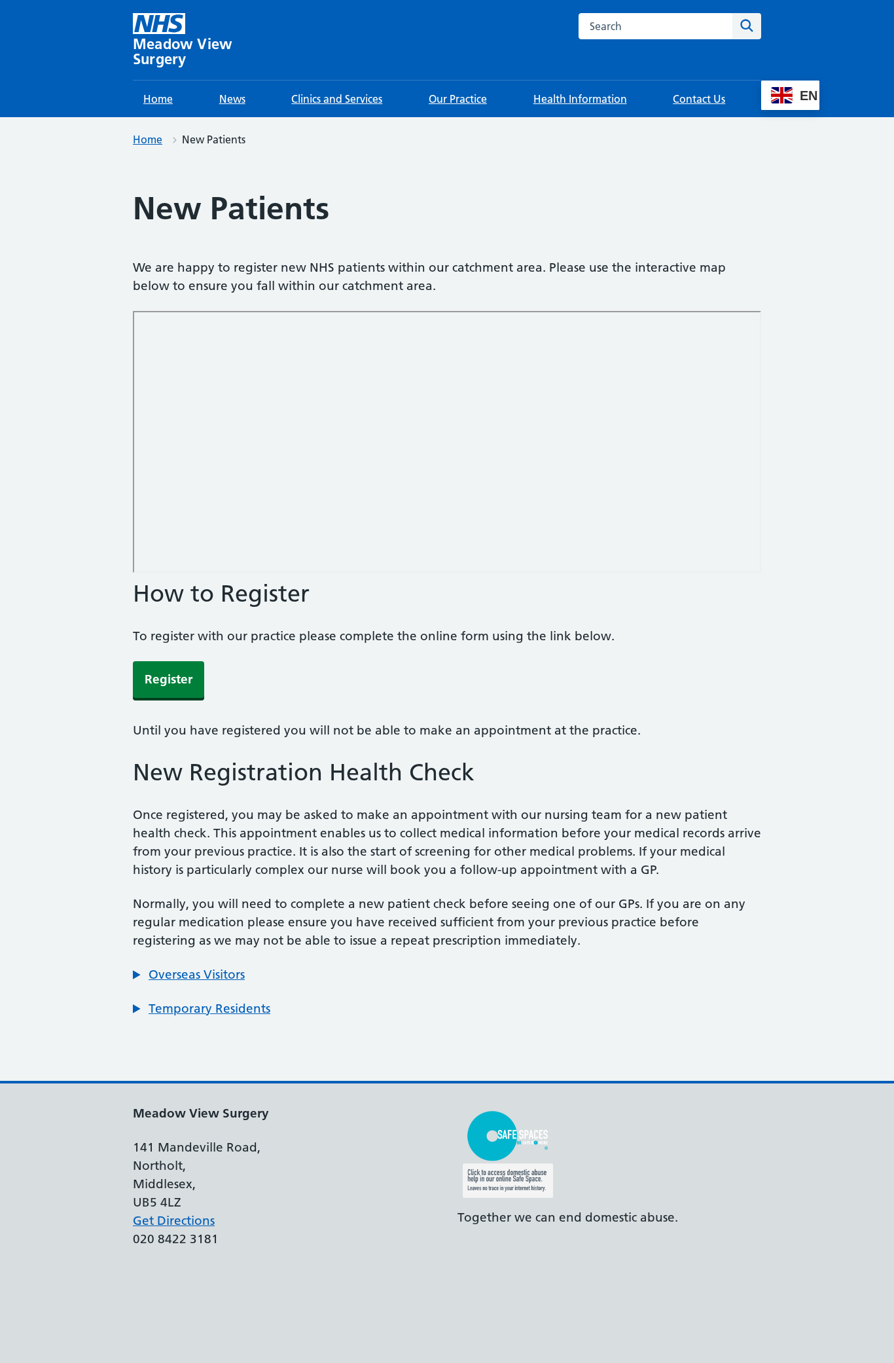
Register (168, 679)
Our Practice (458, 98)
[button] (189, 975)
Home (158, 98)
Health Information (580, 98)
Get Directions (174, 1220)
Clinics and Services (336, 98)
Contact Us (699, 98)
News (232, 98)
